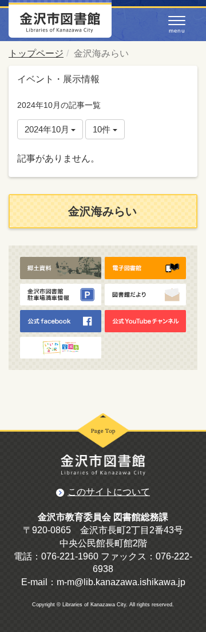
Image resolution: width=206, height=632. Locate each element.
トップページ (36, 53)
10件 (103, 129)
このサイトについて (109, 492)
